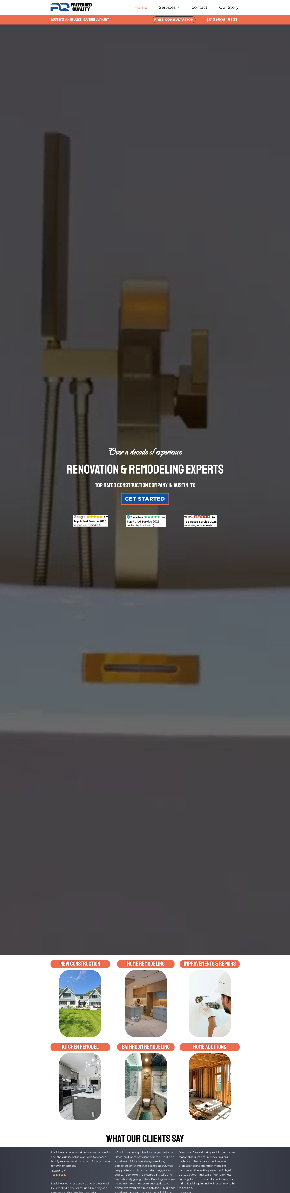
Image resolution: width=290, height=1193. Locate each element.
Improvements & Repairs (210, 964)
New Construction (80, 964)
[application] (178, 7)
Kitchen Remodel (80, 1047)
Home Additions (209, 1047)
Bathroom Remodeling (146, 1047)
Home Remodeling (146, 964)
